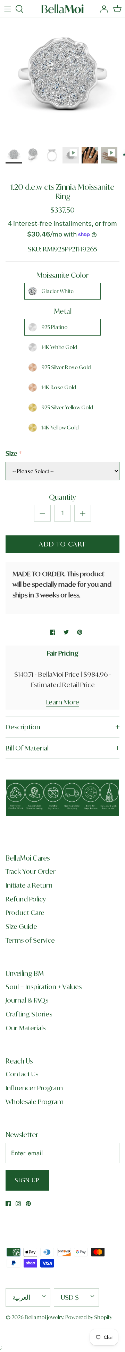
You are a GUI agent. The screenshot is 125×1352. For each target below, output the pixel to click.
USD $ (70, 1297)
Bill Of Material (27, 748)
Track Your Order (31, 871)
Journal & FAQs (27, 1000)
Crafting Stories (29, 1014)
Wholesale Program (35, 1101)
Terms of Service (30, 940)
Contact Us (22, 1074)
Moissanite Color (62, 275)
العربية (21, 1297)
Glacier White (57, 291)
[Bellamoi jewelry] (62, 8)
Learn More (62, 702)
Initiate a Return (29, 885)
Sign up (27, 1180)
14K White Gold (59, 347)
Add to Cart (62, 544)
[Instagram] (18, 1203)
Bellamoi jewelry (44, 1317)
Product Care (25, 912)
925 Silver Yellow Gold (67, 407)
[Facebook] (8, 1203)
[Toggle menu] (7, 9)
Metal (63, 311)
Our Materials (25, 1028)
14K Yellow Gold (59, 427)
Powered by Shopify (88, 1317)
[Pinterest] (28, 1203)
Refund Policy (26, 899)
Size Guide (21, 926)
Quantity (62, 497)
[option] (62, 80)
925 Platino (54, 327)
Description (23, 727)
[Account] (102, 9)
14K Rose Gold (58, 387)
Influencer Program (34, 1088)
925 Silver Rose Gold (66, 367)
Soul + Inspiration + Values (44, 986)
